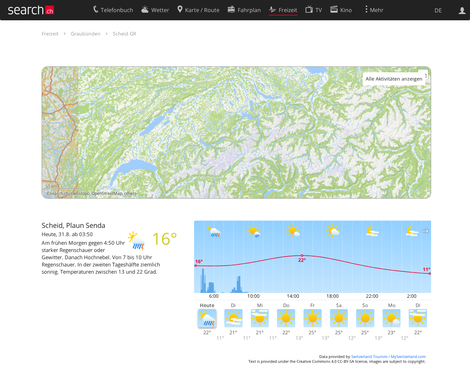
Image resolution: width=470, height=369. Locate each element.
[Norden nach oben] (423, 191)
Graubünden (85, 33)
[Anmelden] (462, 10)
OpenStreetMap (107, 193)
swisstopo (80, 193)
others (130, 193)
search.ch (59, 193)
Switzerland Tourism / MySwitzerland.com (388, 356)
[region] (236, 132)
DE (438, 10)
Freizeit (50, 33)
